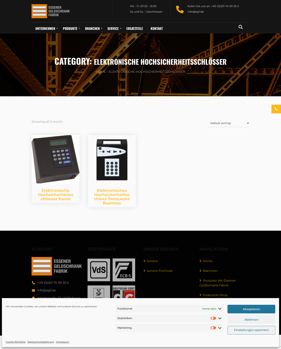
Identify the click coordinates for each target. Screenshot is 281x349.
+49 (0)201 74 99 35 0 (53, 282)
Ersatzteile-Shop (215, 295)
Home (101, 72)
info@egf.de (46, 290)
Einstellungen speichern (251, 330)
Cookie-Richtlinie (15, 341)
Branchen (210, 271)
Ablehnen (251, 319)
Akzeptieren (251, 309)
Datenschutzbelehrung (40, 341)
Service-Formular (160, 271)
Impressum (62, 341)
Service (152, 261)
